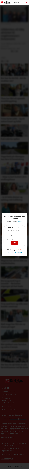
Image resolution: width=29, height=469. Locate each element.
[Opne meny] (26, 2)
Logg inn (22, 2)
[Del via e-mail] (17, 51)
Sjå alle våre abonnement (14, 252)
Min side (4, 459)
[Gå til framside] (6, 2)
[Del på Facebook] (12, 51)
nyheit (3, 57)
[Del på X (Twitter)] (14, 51)
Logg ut (10, 459)
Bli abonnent (16, 2)
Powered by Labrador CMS (14, 466)
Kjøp (14, 242)
